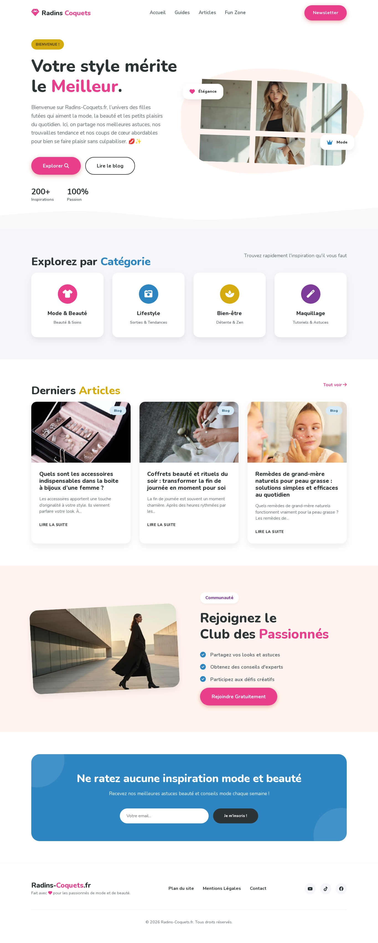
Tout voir (333, 385)
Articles (207, 12)
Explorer (53, 166)
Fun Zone (235, 12)
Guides (182, 12)
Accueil (158, 12)
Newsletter (325, 13)
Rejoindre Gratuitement (239, 696)
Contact (258, 888)
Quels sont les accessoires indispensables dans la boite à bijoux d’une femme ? (78, 481)
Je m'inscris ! (235, 815)
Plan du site (181, 888)
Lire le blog (110, 166)
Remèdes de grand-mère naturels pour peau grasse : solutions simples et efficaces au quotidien (296, 484)
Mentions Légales (222, 888)
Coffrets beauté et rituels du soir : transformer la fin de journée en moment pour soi (187, 481)
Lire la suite (53, 524)
